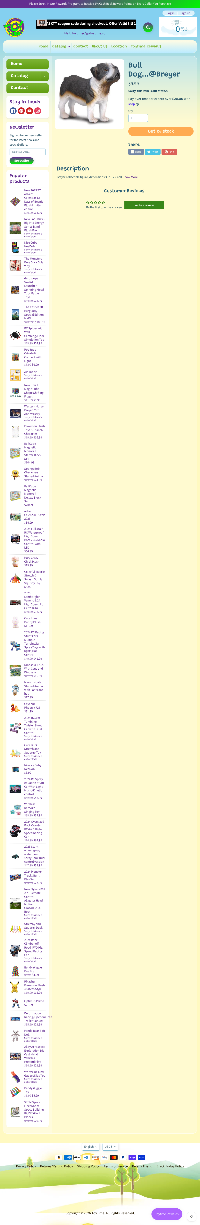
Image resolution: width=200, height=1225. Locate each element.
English (89, 1147)
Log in (171, 13)
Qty (130, 111)
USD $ (108, 1147)
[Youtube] (29, 110)
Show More (130, 177)
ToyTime (98, 1213)
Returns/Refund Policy (56, 1166)
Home (43, 46)
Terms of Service (116, 1166)
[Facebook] (13, 110)
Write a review (144, 205)
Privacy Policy (26, 1166)
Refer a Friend (142, 1166)
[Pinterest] (21, 110)
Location (119, 46)
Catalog (61, 47)
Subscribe (21, 160)
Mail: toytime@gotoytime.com (86, 33)
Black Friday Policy (170, 1166)
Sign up (185, 13)
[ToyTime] (14, 27)
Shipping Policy (88, 1166)
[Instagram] (37, 110)
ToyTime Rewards (146, 46)
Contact (80, 46)
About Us (99, 46)
